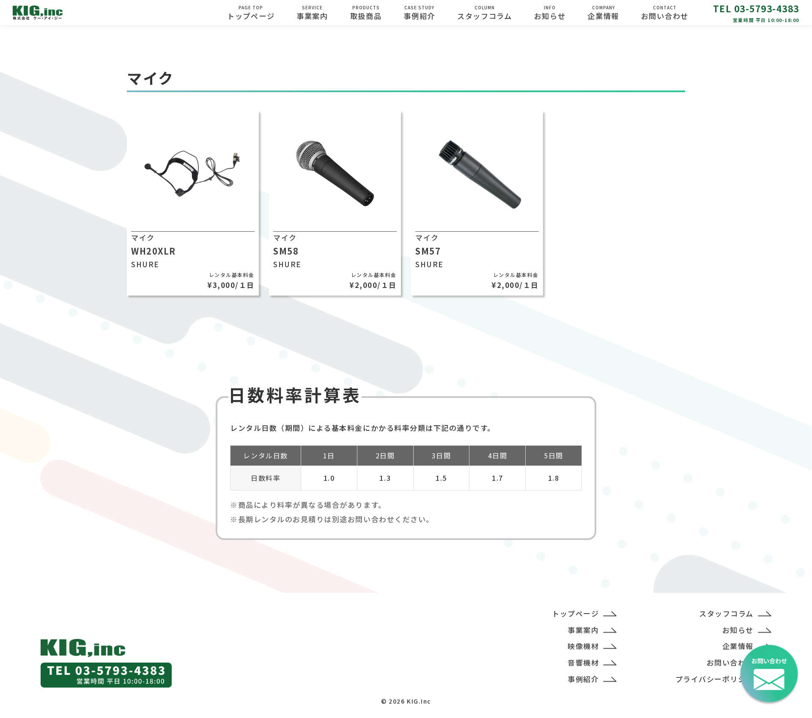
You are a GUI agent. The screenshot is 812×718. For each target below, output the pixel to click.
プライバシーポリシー (714, 679)
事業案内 (312, 12)
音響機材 (583, 662)
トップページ (250, 12)
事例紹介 (419, 12)
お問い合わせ (665, 12)
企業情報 (738, 646)
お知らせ (550, 12)
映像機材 (583, 646)
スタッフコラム (484, 12)
